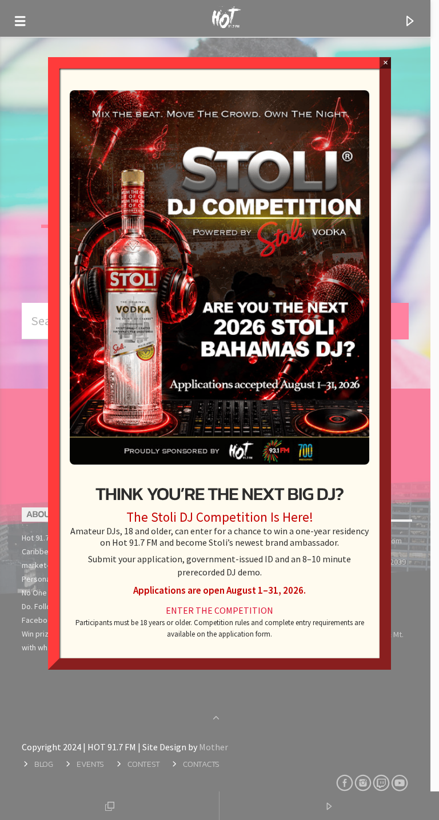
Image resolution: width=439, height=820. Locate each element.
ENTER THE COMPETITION (219, 610)
